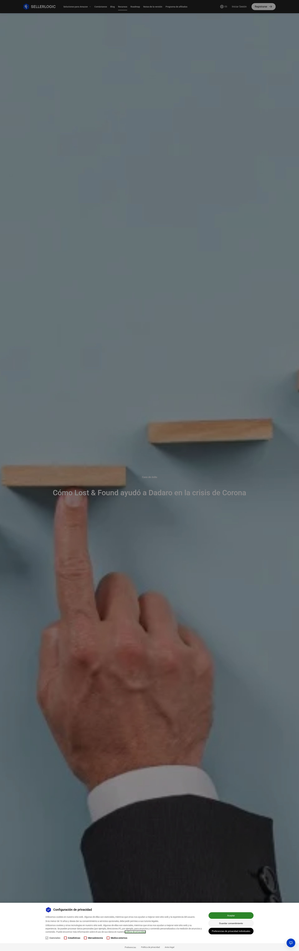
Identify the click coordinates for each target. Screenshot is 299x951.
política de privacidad (135, 932)
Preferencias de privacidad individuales (231, 931)
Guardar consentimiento (231, 923)
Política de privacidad (150, 947)
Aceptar (231, 915)
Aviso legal (169, 947)
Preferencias (130, 947)
